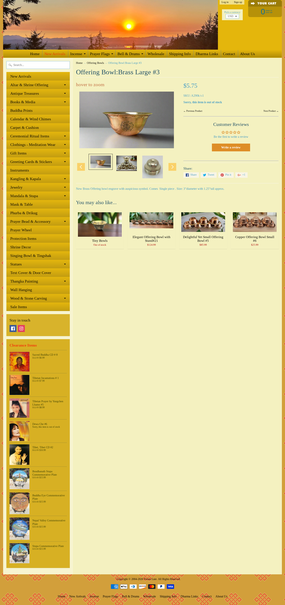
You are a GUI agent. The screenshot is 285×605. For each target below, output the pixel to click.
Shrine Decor (20, 247)
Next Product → (271, 111)
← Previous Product (192, 111)
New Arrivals (54, 54)
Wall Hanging (21, 290)
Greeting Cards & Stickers (31, 161)
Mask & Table (21, 204)
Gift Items (18, 153)
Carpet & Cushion (24, 127)
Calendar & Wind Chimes (30, 119)
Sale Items (18, 307)
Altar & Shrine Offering (29, 85)
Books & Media (22, 102)
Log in (225, 2)
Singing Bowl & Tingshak (30, 255)
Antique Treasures (24, 93)
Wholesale (156, 54)
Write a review (231, 147)
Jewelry (16, 187)
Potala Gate (150, 579)
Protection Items (23, 238)
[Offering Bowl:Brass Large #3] (101, 162)
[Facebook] (13, 328)
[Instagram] (21, 328)
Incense (76, 54)
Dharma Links (207, 54)
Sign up (238, 2)
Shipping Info (180, 54)
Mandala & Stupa (24, 196)
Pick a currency (232, 12)
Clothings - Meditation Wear (32, 144)
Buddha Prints (21, 110)
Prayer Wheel (21, 230)
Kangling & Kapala (25, 179)
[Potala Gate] (110, 25)
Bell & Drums (128, 54)
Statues (16, 264)
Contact (229, 54)
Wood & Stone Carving (28, 298)
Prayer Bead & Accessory (30, 221)
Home (35, 54)
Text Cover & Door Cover (30, 272)
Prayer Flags (100, 54)
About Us (247, 54)
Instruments (19, 170)
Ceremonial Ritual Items (29, 136)
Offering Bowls (95, 63)
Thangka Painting (24, 281)
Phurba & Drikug (23, 213)
